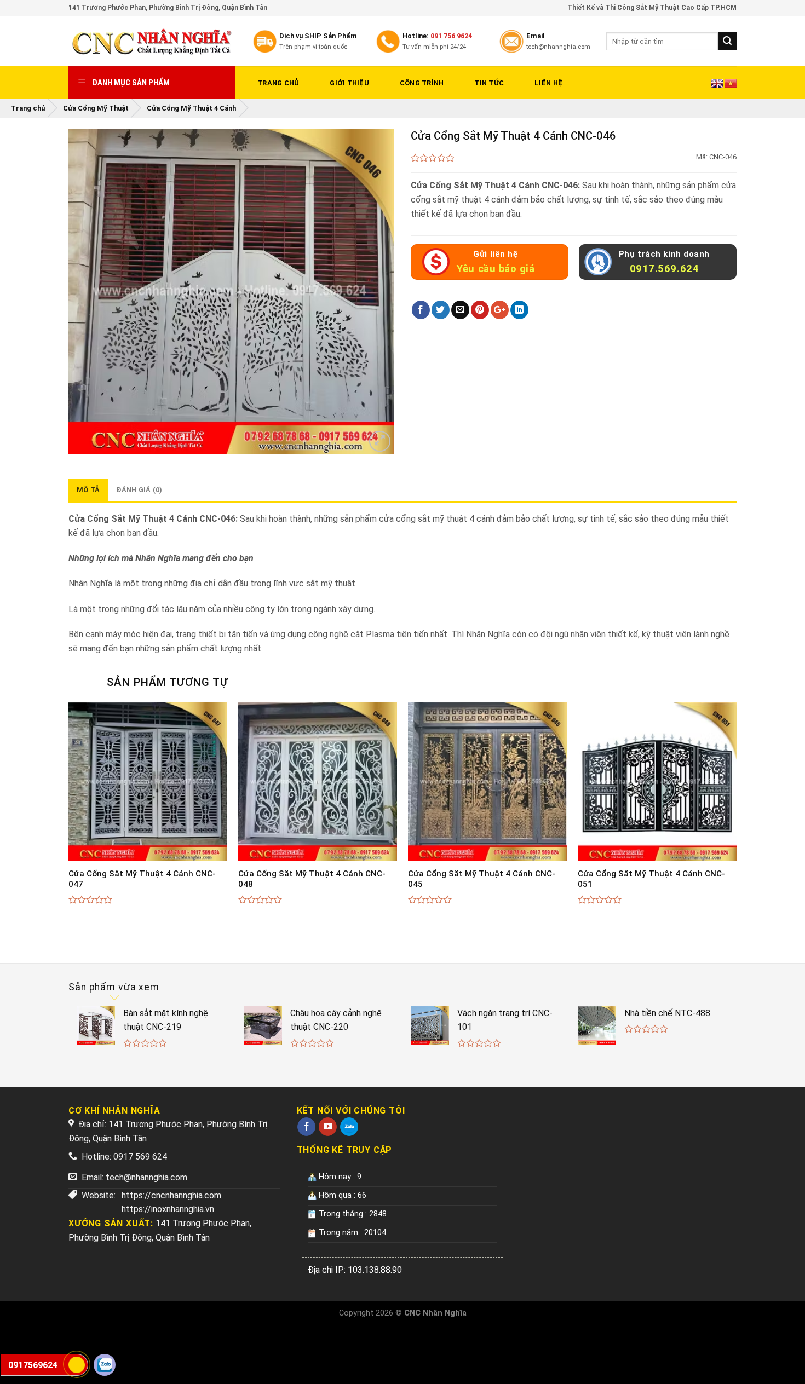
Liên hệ (548, 83)
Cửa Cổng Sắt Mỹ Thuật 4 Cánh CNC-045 (481, 879)
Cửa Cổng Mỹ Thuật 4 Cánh (191, 108)
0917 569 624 (140, 1156)
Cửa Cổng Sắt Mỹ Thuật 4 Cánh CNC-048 (312, 879)
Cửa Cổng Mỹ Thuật (96, 108)
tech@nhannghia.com (146, 1177)
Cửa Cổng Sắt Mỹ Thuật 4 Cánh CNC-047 (142, 879)
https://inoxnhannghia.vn (168, 1209)
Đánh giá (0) (139, 490)
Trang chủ (278, 83)
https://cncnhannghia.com (171, 1195)
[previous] (69, 815)
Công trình (422, 83)
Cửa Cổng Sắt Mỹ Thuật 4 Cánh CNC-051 (651, 879)
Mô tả (88, 490)
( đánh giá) (433, 158)
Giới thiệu (349, 83)
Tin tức (489, 83)
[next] (736, 815)
